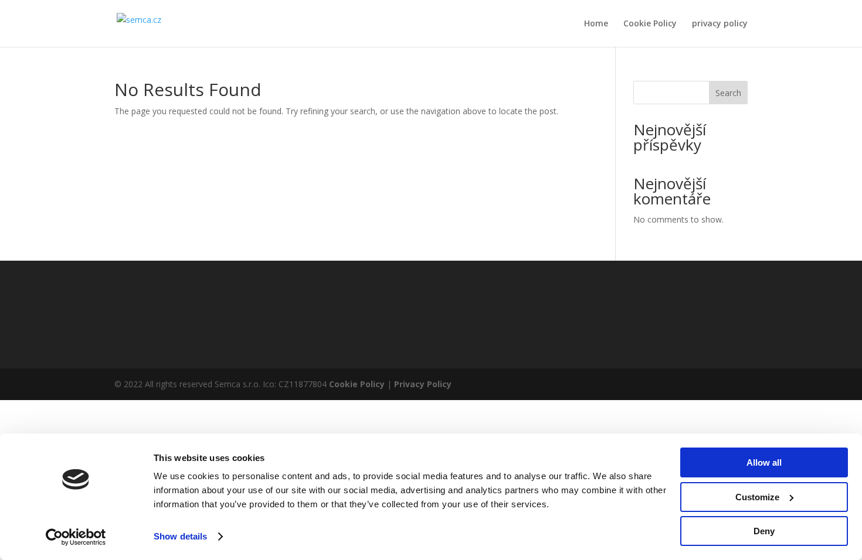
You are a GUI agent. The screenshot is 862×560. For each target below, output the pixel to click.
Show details (180, 536)
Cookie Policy (650, 24)
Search (728, 92)
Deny (764, 531)
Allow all (764, 462)
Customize (757, 497)
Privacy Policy (423, 384)
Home (596, 24)
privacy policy (720, 24)
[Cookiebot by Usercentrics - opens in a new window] (76, 537)
